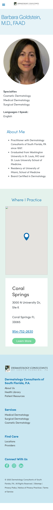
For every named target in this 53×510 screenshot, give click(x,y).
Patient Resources (15, 396)
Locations (10, 441)
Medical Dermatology (17, 414)
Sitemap (38, 483)
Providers (10, 445)
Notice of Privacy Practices (30, 487)
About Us (10, 388)
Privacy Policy (11, 487)
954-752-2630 (22, 331)
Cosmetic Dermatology (17, 422)
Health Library (13, 392)
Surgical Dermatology (17, 418)
